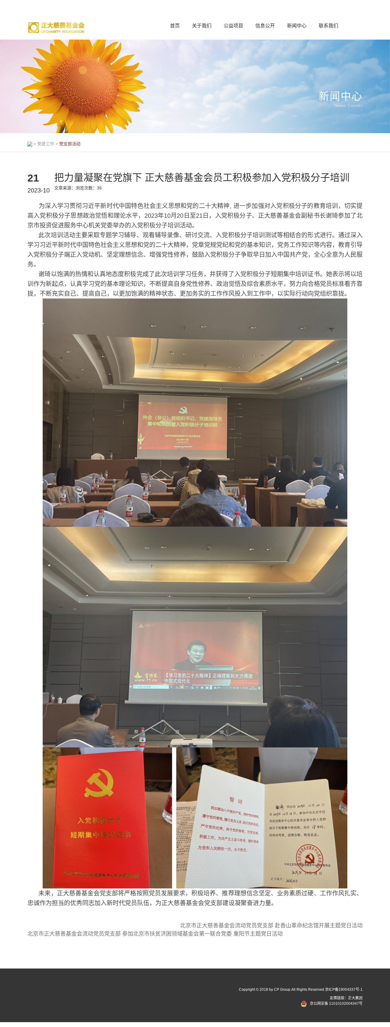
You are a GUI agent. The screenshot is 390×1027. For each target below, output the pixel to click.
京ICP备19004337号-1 (344, 989)
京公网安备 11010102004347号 (336, 1003)
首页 (175, 25)
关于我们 (201, 25)
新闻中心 (297, 25)
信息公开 (265, 25)
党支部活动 (69, 143)
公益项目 (233, 25)
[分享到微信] (41, 991)
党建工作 (45, 143)
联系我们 (328, 25)
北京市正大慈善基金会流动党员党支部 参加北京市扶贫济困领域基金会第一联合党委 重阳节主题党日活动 (155, 934)
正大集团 (355, 998)
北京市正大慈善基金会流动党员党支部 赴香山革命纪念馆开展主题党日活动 (271, 926)
